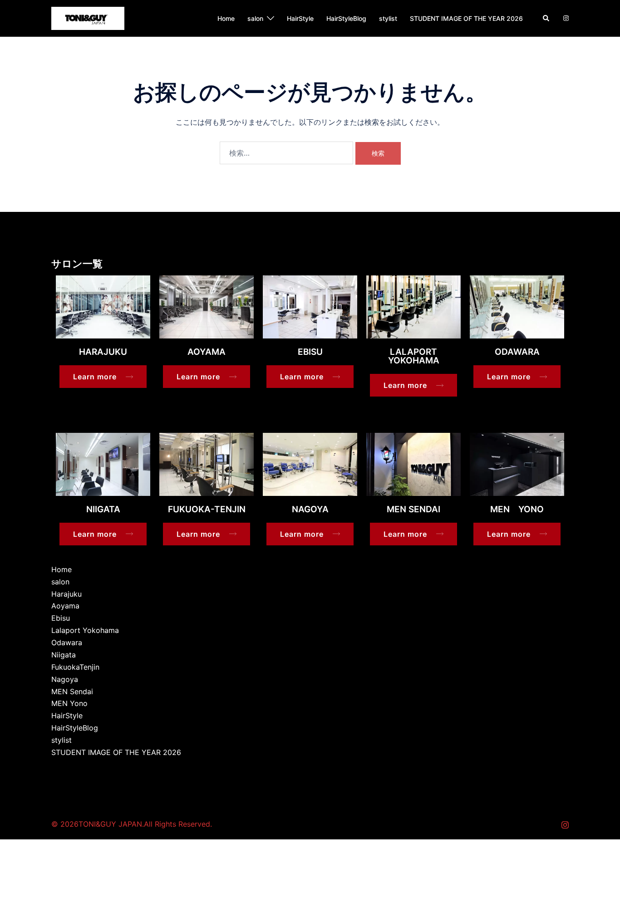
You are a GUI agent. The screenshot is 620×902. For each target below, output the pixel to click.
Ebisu (60, 618)
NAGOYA (310, 509)
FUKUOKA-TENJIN (207, 509)
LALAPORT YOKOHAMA (413, 356)
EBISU (310, 352)
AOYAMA (206, 352)
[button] (546, 18)
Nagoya (64, 679)
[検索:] (286, 153)
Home (226, 18)
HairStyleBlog (346, 18)
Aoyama (65, 605)
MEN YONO (517, 509)
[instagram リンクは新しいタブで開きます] (565, 17)
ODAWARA (517, 352)
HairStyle (300, 18)
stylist (388, 18)
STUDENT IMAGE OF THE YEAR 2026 (466, 18)
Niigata (63, 654)
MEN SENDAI (413, 509)
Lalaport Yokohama (85, 630)
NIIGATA (103, 509)
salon (255, 18)
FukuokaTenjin (75, 667)
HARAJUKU (103, 352)
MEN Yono (69, 703)
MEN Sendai (72, 691)
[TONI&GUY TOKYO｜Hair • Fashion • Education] (87, 17)
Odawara (66, 642)
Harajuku (66, 593)
